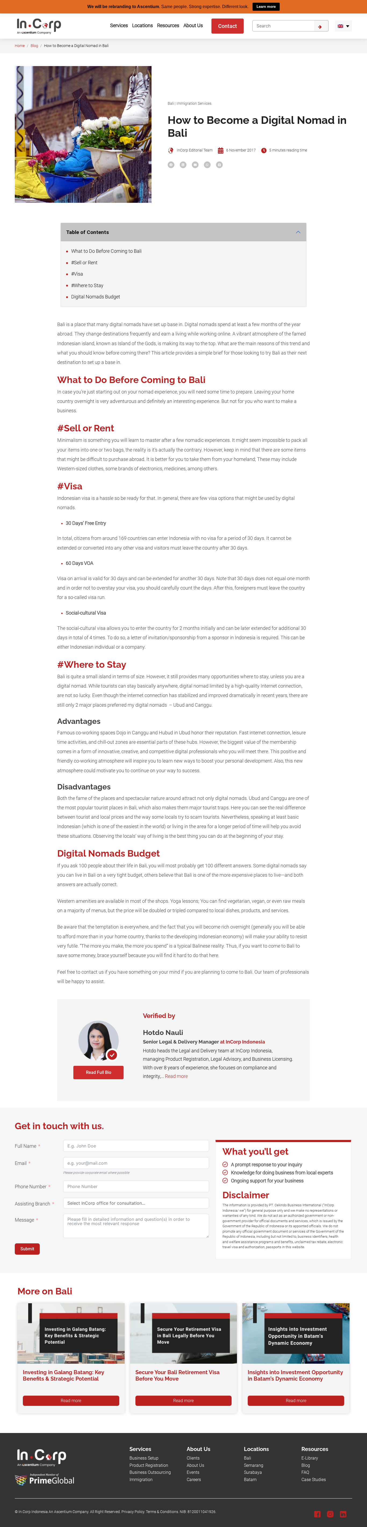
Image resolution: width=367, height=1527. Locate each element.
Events (193, 1472)
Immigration (141, 1479)
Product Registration (148, 1465)
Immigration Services (194, 103)
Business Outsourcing (150, 1472)
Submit (27, 1248)
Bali (171, 103)
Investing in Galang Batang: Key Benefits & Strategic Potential (63, 1375)
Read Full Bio (98, 1072)
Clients (193, 1458)
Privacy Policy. (133, 1511)
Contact (227, 26)
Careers (194, 1479)
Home (20, 45)
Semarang (253, 1465)
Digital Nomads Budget (95, 296)
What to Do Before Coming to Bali (106, 251)
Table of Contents (87, 232)
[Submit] (321, 25)
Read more (176, 1076)
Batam (250, 1479)
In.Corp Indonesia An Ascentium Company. (54, 1511)
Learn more (266, 7)
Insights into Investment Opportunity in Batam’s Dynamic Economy (295, 1375)
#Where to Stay (86, 285)
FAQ (305, 1472)
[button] (343, 26)
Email (21, 1163)
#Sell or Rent (84, 262)
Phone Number (30, 1186)
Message (24, 1220)
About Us (195, 1465)
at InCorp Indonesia (242, 1041)
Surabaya (253, 1472)
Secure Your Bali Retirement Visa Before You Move (177, 1375)
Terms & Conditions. (162, 1511)
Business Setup (144, 1458)
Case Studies (313, 1479)
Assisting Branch (32, 1204)
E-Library (309, 1458)
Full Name (25, 1146)
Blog (34, 45)
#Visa (76, 273)
